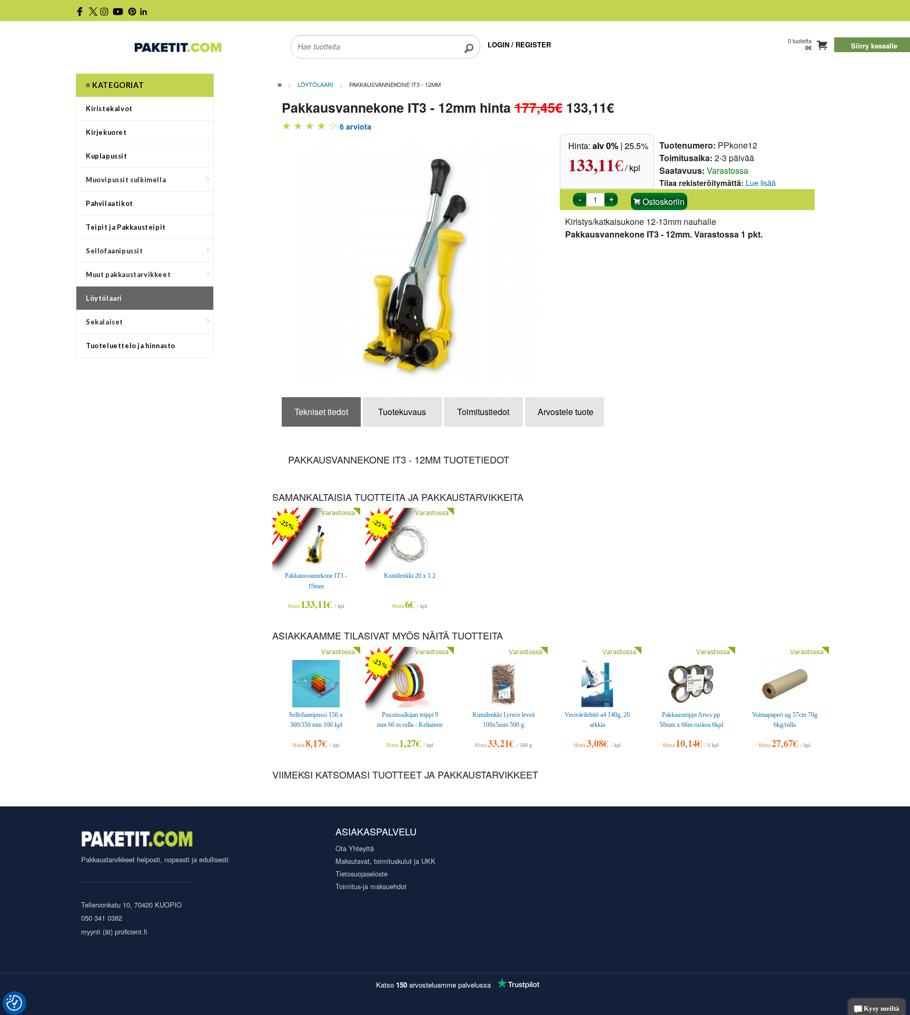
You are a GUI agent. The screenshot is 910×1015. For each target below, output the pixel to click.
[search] (469, 40)
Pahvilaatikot (109, 203)
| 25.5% (620, 146)
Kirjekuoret (106, 132)
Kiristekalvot (109, 108)
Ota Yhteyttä (354, 848)
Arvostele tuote (566, 412)
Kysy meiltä (880, 1008)
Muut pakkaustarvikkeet (128, 274)
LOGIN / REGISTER (519, 45)
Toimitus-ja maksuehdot (371, 886)
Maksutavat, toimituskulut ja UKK (385, 861)
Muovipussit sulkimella (126, 179)
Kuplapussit (106, 156)
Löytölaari (104, 298)
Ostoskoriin (662, 201)
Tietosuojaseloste (361, 874)
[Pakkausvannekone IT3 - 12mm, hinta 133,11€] (426, 264)
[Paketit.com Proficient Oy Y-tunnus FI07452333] (137, 840)
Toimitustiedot (483, 412)
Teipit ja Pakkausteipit (126, 227)
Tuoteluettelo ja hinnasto (130, 345)
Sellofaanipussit (114, 251)
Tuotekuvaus (402, 412)
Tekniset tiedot (321, 412)
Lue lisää (761, 182)
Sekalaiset (104, 322)
